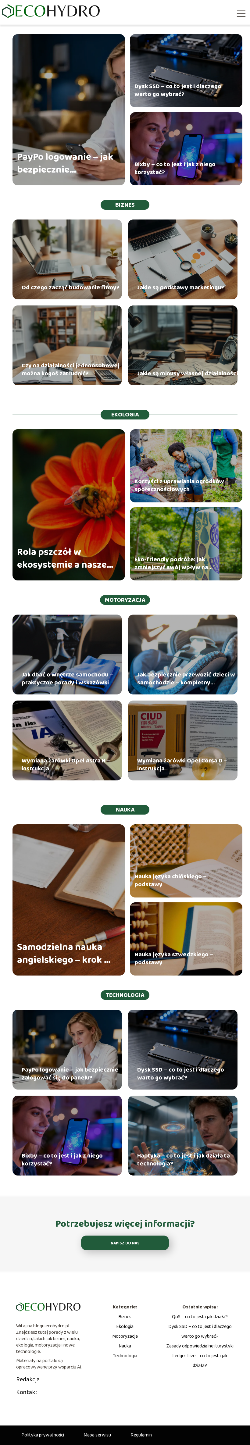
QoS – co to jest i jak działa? (200, 1317)
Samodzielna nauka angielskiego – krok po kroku (66, 953)
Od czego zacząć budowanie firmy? (71, 287)
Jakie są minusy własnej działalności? (189, 373)
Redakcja (28, 1379)
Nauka (125, 810)
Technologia (125, 995)
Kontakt (27, 1392)
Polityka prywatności (42, 1435)
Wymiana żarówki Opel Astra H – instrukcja (66, 764)
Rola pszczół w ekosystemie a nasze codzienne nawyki (62, 558)
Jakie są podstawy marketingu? (180, 287)
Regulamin (141, 1435)
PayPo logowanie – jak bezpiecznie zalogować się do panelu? (65, 163)
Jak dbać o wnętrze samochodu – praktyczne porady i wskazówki (67, 679)
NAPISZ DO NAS (125, 1243)
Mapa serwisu (97, 1435)
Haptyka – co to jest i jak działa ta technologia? (183, 1160)
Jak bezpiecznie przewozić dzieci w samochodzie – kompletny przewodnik (186, 679)
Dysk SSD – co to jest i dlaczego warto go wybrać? (177, 90)
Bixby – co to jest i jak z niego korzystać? (175, 168)
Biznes (125, 205)
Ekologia (125, 414)
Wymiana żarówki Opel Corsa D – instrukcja (182, 764)
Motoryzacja (125, 600)
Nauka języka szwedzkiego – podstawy (173, 958)
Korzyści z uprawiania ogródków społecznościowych (179, 485)
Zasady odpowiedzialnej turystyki (200, 1346)
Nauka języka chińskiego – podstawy (170, 880)
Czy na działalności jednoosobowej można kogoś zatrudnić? (71, 369)
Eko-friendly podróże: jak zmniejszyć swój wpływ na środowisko (171, 563)
